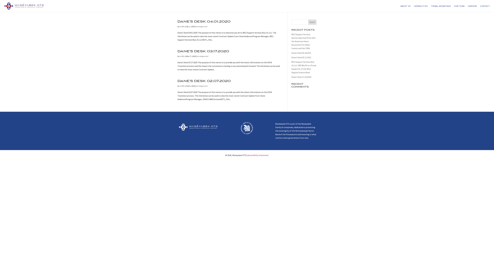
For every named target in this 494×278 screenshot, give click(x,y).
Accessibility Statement (258, 155)
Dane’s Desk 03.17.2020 (203, 51)
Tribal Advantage (441, 6)
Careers (472, 6)
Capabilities (421, 6)
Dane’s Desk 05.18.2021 (301, 53)
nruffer (182, 26)
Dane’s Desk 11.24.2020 (301, 77)
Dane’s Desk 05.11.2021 (301, 57)
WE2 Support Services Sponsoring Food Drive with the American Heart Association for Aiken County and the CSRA (303, 41)
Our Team (459, 6)
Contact (485, 6)
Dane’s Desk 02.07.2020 (204, 81)
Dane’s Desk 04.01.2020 (204, 21)
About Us (405, 6)
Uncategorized (201, 26)
